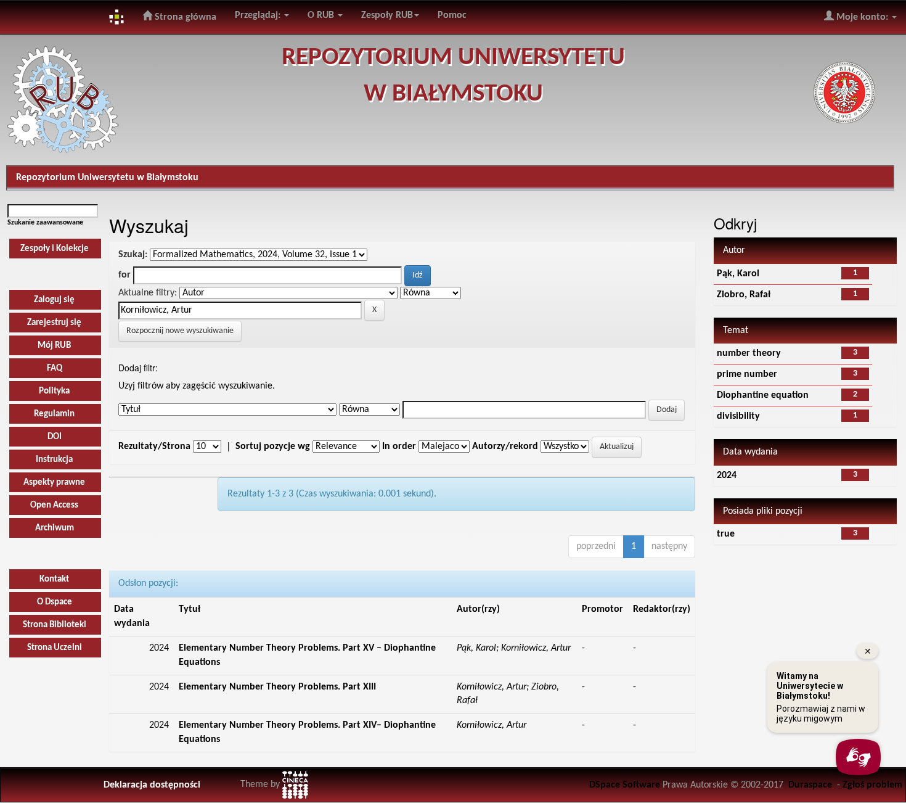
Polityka (54, 391)
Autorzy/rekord (505, 446)
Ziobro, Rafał (743, 295)
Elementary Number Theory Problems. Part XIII (277, 687)
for (124, 275)
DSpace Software (624, 785)
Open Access (54, 505)
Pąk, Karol (738, 274)
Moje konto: (862, 17)
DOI (54, 437)
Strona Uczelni (54, 648)
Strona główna (184, 17)
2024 (727, 475)
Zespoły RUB (387, 15)
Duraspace (810, 785)
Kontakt (54, 579)
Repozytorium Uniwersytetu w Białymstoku (107, 178)
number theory (749, 353)
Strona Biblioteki (54, 625)
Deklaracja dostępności (152, 785)
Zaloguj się (54, 300)
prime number (747, 374)
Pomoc (452, 15)
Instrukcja (54, 459)
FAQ (54, 368)
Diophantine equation (763, 395)
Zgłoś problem (872, 785)
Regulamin (54, 414)
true (726, 534)
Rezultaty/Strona (154, 446)
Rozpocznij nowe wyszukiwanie (180, 331)
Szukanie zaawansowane (45, 222)
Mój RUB (54, 345)
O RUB (322, 15)
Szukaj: (132, 255)
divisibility (738, 416)
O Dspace (54, 602)
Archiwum (54, 528)
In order (399, 446)
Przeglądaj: (259, 15)
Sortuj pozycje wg (272, 446)
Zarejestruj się (54, 322)
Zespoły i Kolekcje (54, 248)
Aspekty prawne (54, 482)
